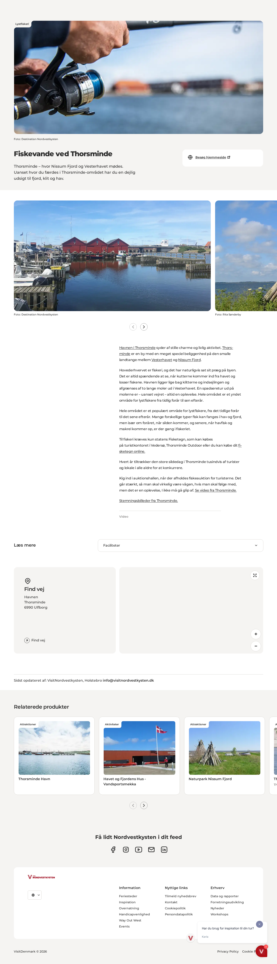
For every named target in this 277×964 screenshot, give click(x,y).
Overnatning (129, 908)
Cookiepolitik (175, 908)
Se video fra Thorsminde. (216, 490)
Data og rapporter (225, 896)
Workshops (219, 914)
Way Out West (130, 920)
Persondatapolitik (179, 914)
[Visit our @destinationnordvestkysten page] (138, 849)
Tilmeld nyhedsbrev (180, 896)
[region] (191, 610)
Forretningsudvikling (227, 902)
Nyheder (217, 908)
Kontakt (171, 902)
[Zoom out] (256, 646)
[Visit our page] (113, 849)
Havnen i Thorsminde (137, 348)
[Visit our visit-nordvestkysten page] (164, 849)
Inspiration (127, 902)
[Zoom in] (256, 634)
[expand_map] (255, 575)
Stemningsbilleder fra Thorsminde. (148, 501)
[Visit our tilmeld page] (151, 849)
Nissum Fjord (189, 360)
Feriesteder (128, 896)
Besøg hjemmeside (210, 157)
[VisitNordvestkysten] (41, 877)
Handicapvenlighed (134, 914)
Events (124, 926)
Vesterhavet (161, 360)
